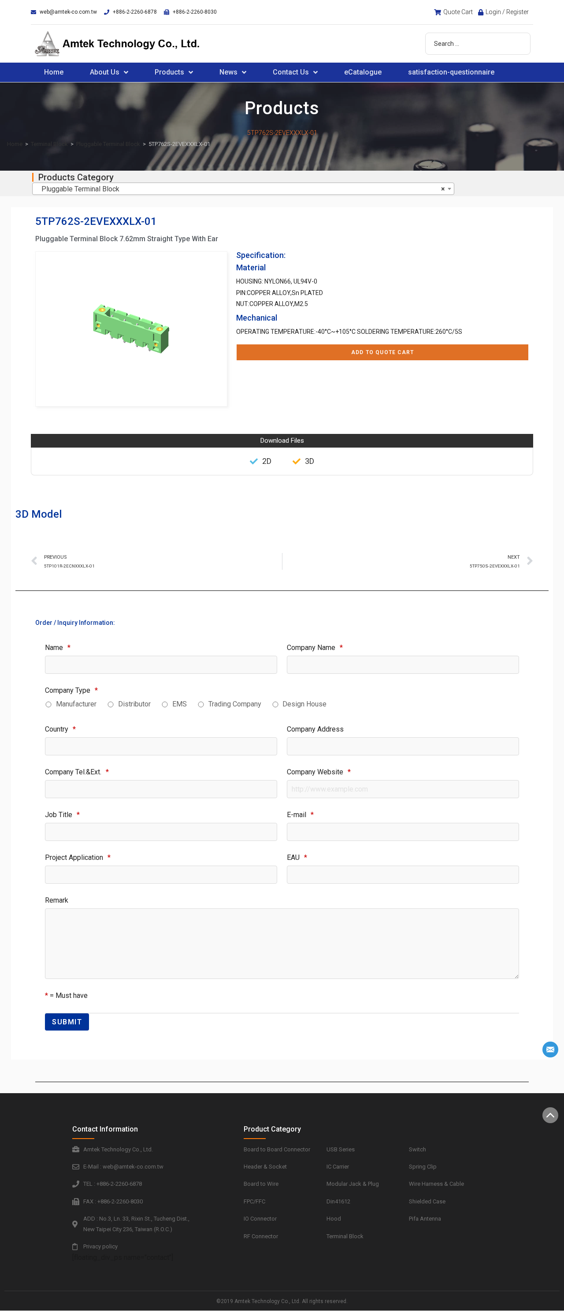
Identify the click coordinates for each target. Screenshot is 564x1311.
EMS (179, 704)
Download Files (282, 440)
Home (53, 72)
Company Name (315, 647)
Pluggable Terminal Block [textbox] (240, 189)
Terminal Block (49, 144)
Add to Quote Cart (382, 352)
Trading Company (234, 704)
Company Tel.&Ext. (77, 772)
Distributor (134, 704)
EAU (297, 857)
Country (60, 729)
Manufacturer (76, 704)
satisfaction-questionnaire (451, 72)
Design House (304, 704)
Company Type (71, 690)
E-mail (300, 815)
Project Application (78, 857)
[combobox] (243, 189)
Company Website (319, 772)
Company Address (315, 729)
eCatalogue (363, 72)
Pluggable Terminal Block (108, 144)
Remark (56, 900)
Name (57, 647)
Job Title (62, 815)
